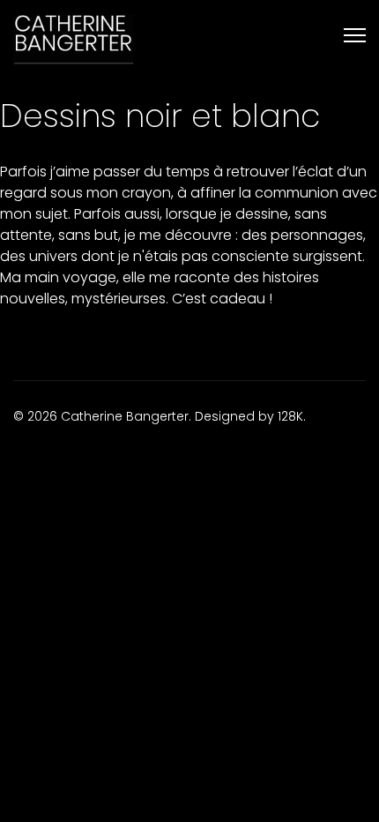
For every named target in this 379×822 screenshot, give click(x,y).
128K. (292, 416)
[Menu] (355, 35)
